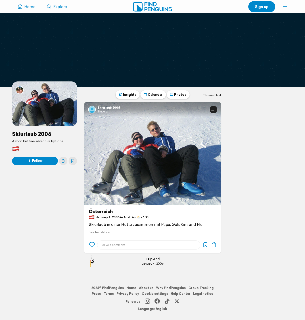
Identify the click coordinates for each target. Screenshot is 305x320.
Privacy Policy (128, 293)
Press (96, 293)
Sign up (262, 6)
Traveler (103, 111)
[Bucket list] (73, 161)
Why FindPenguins (171, 288)
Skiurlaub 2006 (31, 134)
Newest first (213, 95)
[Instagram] (147, 301)
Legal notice (203, 293)
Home (131, 288)
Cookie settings (155, 293)
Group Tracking (201, 288)
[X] (177, 301)
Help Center (180, 293)
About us (146, 288)
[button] (285, 6)
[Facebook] (157, 301)
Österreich (101, 211)
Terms (109, 293)
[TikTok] (167, 301)
